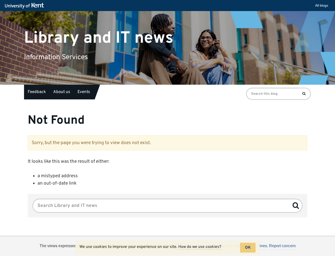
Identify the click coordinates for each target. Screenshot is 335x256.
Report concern (282, 246)
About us (61, 92)
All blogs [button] (321, 5)
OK (248, 247)
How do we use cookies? (199, 246)
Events (83, 92)
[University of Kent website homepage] (25, 6)
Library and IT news (98, 38)
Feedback (37, 92)
